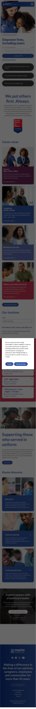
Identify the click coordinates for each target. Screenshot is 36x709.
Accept (9, 364)
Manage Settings (21, 364)
